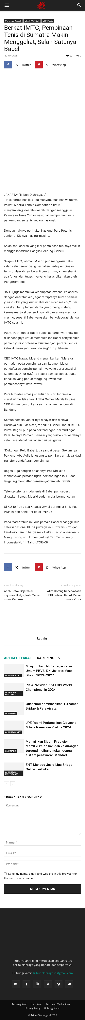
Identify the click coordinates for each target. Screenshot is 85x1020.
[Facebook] (8, 64)
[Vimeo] (58, 984)
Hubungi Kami (52, 1008)
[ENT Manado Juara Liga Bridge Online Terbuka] (14, 769)
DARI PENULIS (48, 658)
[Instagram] (37, 984)
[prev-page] (6, 783)
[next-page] (12, 783)
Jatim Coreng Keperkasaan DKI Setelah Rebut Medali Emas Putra (63, 595)
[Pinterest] (39, 64)
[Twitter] (48, 984)
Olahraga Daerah (13, 20)
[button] (6, 5)
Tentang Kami (19, 1004)
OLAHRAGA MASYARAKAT (11, 693)
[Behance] (16, 984)
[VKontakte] (69, 984)
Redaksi (42, 638)
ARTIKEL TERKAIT (18, 658)
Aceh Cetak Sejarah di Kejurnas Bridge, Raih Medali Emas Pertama (22, 595)
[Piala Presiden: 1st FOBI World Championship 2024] (14, 689)
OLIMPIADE (48, 20)
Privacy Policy (33, 1008)
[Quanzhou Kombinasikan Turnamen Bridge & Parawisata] (14, 708)
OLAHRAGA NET (32, 20)
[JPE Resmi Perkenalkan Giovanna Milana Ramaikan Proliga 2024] (14, 727)
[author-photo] (42, 633)
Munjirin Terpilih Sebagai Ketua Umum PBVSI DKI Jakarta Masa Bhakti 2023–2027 (49, 670)
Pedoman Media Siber (58, 1004)
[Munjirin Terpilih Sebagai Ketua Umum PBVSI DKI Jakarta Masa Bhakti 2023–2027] (14, 671)
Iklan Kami (36, 1004)
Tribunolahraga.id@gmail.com (53, 973)
